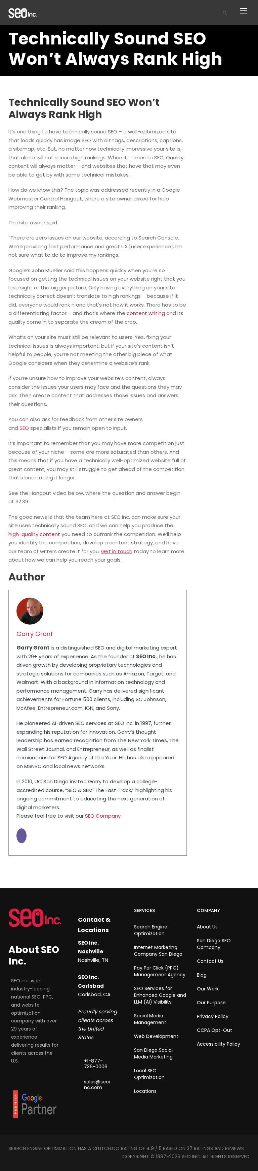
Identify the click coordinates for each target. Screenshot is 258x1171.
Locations (145, 1091)
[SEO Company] (22, 12)
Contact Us (210, 961)
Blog (202, 975)
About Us (207, 926)
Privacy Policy (212, 1016)
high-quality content (34, 534)
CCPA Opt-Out (214, 1030)
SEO (24, 428)
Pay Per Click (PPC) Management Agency (159, 971)
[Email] (21, 835)
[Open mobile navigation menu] (245, 12)
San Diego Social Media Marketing (153, 1053)
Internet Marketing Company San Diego (158, 950)
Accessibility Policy (218, 1044)
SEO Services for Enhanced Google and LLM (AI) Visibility (160, 995)
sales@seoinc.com (97, 1084)
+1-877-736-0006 (96, 1063)
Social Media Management (150, 1019)
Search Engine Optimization (150, 930)
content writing (146, 313)
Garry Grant (34, 634)
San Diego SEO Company (214, 944)
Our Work (208, 988)
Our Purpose (211, 1002)
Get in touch (116, 551)
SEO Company (103, 815)
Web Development (156, 1036)
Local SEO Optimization (149, 1074)
